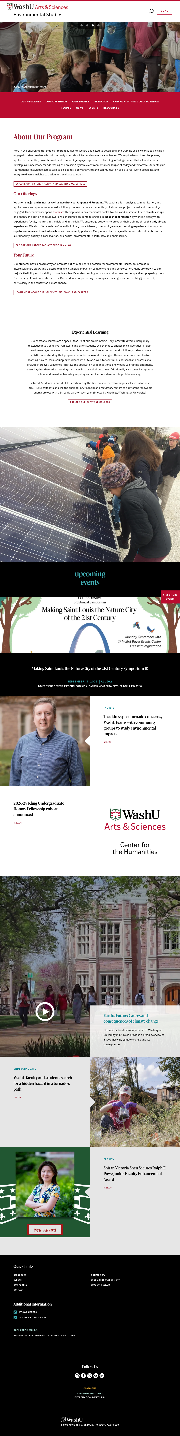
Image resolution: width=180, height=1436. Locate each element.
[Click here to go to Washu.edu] (72, 1422)
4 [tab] (98, 25)
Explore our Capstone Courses (90, 402)
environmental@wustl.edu (90, 1397)
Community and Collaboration (136, 102)
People (66, 108)
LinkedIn (101, 1375)
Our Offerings (56, 102)
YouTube (95, 1375)
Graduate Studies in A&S (32, 1318)
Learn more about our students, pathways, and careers (52, 292)
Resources (111, 108)
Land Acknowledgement (105, 1280)
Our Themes (80, 102)
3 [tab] (93, 25)
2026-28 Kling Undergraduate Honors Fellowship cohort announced (39, 808)
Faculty (109, 708)
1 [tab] (81, 25)
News (79, 108)
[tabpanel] (90, 57)
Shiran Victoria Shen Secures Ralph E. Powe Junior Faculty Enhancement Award (135, 1173)
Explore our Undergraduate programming (43, 245)
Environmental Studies (38, 15)
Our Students (31, 102)
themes (57, 212)
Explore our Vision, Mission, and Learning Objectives (50, 184)
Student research (101, 1285)
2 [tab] (87, 25)
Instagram (77, 1375)
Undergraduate (25, 1069)
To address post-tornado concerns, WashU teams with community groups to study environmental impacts (133, 725)
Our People (20, 1285)
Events (93, 108)
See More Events (171, 597)
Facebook (83, 1375)
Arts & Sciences (27, 1312)
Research (101, 102)
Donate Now (98, 1275)
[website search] (151, 11)
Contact (19, 1290)
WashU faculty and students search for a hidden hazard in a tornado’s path (43, 1083)
